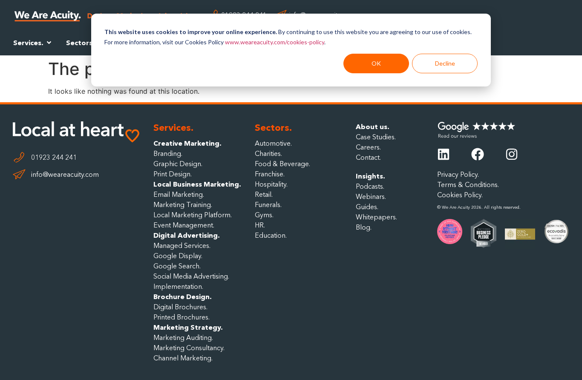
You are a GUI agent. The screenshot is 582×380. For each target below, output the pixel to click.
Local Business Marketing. (197, 184)
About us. (372, 126)
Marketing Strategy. (188, 327)
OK (376, 63)
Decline (445, 63)
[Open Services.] (49, 42)
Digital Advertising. (186, 235)
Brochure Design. (182, 296)
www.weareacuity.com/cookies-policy (274, 42)
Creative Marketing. (187, 143)
